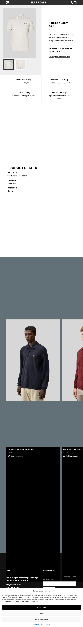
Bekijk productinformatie (59, 57)
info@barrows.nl (13, 585)
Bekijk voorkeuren (41, 619)
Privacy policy (45, 624)
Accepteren (41, 607)
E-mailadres (49, 579)
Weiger (41, 613)
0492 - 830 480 (12, 587)
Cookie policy (35, 624)
